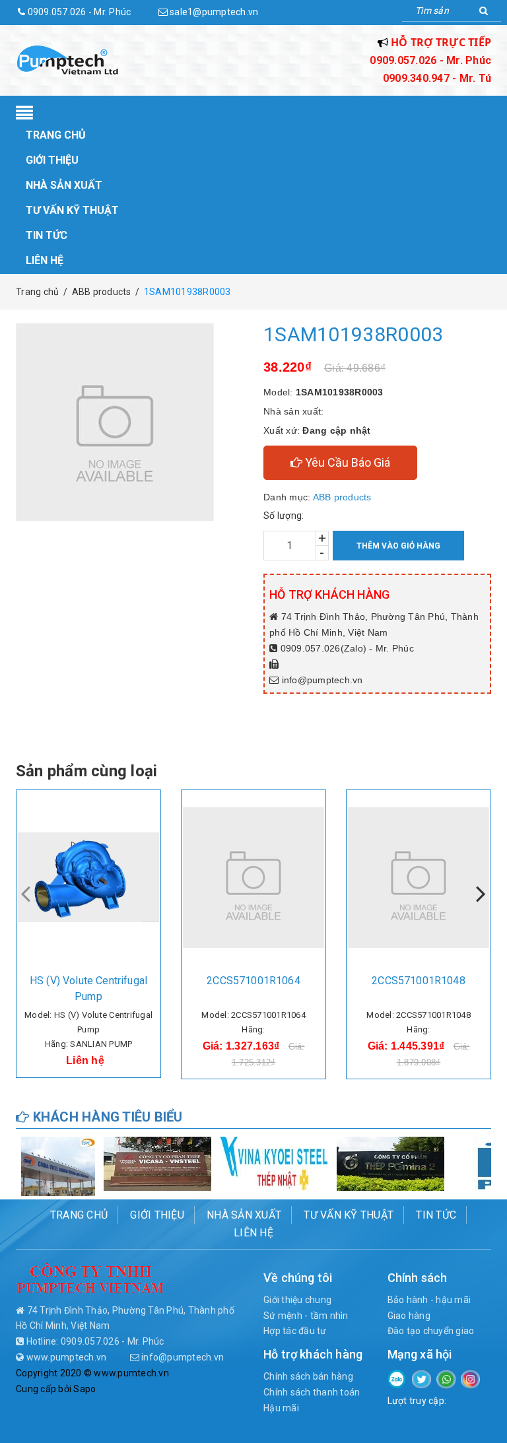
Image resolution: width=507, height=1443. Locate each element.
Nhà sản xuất (64, 185)
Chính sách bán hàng (308, 1376)
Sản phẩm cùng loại (86, 771)
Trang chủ (56, 135)
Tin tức (46, 235)
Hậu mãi (281, 1408)
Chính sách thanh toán (311, 1392)
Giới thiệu (52, 160)
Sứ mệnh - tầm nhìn (306, 1315)
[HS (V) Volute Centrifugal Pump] (88, 877)
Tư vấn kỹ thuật (72, 210)
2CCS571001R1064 (253, 980)
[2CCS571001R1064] (253, 877)
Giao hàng (409, 1315)
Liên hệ (44, 260)
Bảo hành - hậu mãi (429, 1299)
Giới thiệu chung (297, 1299)
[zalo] (397, 1377)
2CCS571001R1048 (418, 980)
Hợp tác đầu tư (295, 1331)
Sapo (84, 1389)
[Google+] (446, 1378)
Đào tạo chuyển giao (431, 1331)
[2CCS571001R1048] (418, 877)
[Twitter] (421, 1378)
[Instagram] (470, 1378)
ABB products (342, 497)
